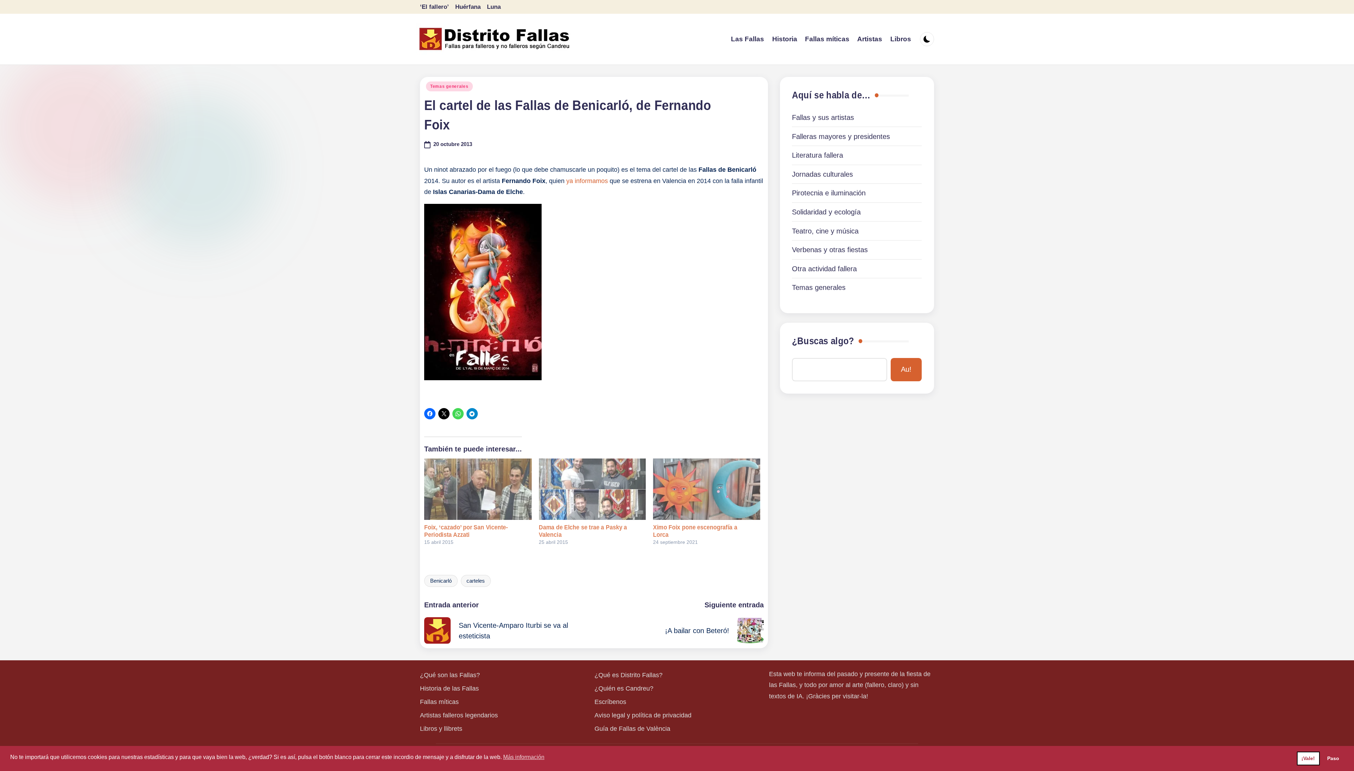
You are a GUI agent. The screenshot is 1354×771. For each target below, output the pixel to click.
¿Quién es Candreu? (623, 688)
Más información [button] (523, 757)
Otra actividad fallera (824, 269)
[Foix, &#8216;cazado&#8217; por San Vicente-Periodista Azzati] (477, 489)
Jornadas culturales (822, 174)
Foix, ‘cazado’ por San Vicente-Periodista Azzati (466, 531)
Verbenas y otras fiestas (830, 250)
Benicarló (441, 581)
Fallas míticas (439, 701)
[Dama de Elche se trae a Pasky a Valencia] (592, 489)
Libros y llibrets (441, 728)
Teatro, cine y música (825, 231)
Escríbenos (610, 701)
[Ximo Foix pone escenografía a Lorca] (706, 489)
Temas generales (449, 86)
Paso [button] (1333, 758)
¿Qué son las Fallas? (450, 675)
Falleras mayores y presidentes (841, 136)
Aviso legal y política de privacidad (642, 715)
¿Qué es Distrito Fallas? (628, 675)
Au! (906, 369)
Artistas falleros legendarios (459, 715)
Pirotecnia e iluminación (829, 193)
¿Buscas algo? (823, 341)
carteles (475, 581)
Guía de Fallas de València (632, 728)
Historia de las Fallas (449, 688)
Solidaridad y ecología (826, 212)
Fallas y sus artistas (823, 117)
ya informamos (587, 180)
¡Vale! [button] (1308, 758)
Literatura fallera (817, 155)
